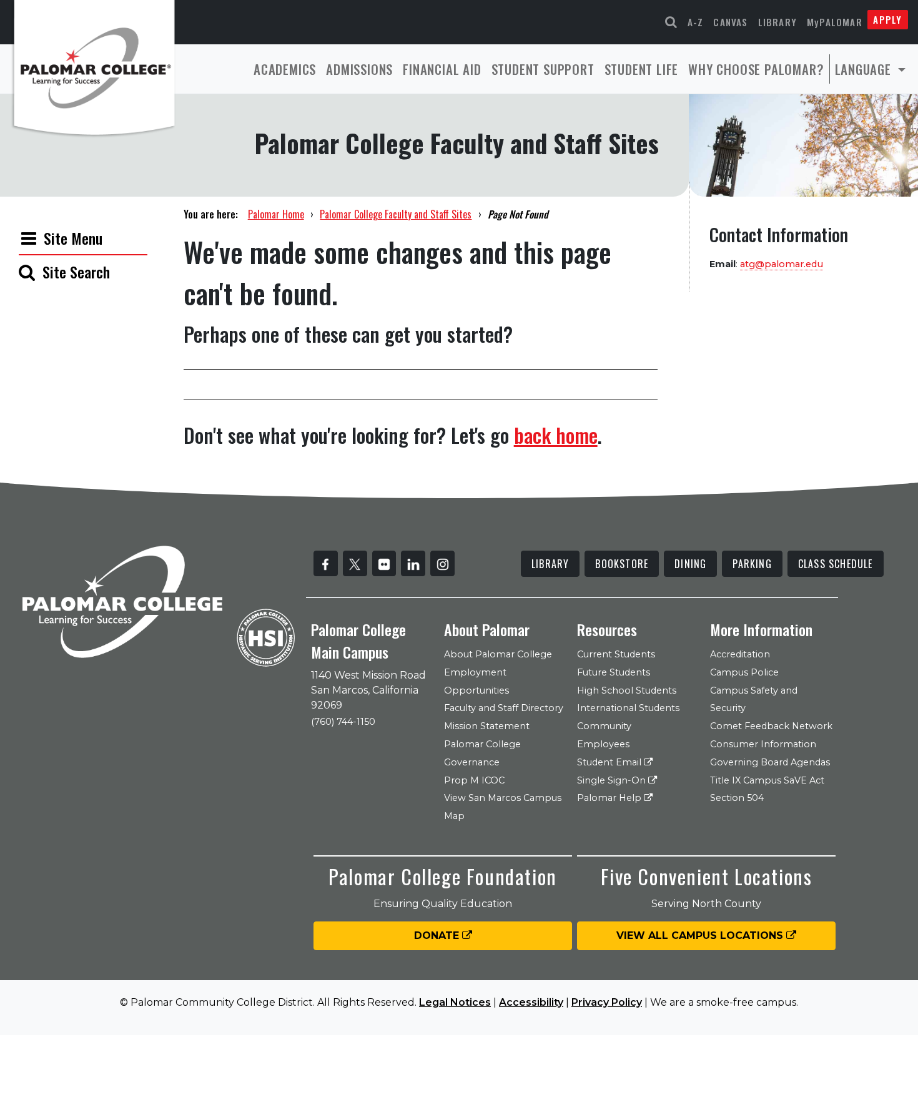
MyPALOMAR (834, 22)
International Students (628, 708)
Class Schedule (835, 563)
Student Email (610, 762)
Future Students (613, 672)
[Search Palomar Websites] (671, 22)
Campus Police (744, 672)
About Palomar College (498, 654)
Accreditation (740, 654)
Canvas (730, 22)
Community (604, 726)
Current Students (616, 654)
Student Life (642, 69)
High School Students (626, 690)
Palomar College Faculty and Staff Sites (395, 214)
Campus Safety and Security (753, 699)
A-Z (696, 22)
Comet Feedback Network (771, 726)
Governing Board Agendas (770, 762)
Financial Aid (442, 69)
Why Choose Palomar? (756, 69)
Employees (603, 744)
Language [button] (865, 69)
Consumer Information (763, 744)
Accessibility (531, 1002)
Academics (285, 69)
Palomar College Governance (482, 753)
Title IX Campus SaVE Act (767, 780)
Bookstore (621, 563)
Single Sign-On (612, 780)
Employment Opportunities (476, 681)
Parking (752, 563)
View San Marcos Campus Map (502, 807)
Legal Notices (455, 1002)
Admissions (359, 69)
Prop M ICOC (474, 780)
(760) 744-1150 (343, 721)
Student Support (543, 69)
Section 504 (737, 797)
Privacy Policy (606, 1002)
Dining (690, 563)
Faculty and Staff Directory (503, 708)
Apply (887, 19)
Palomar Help (610, 797)
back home (556, 434)
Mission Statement (487, 726)
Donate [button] (438, 935)
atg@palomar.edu (781, 264)
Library (777, 22)
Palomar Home (276, 214)
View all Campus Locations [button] (701, 935)
